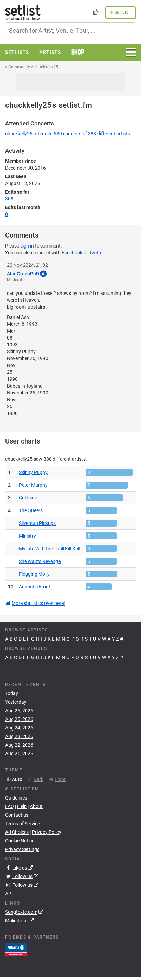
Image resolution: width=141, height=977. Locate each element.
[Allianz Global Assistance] (16, 949)
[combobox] (70, 30)
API (9, 893)
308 (9, 199)
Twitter (96, 252)
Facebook (72, 252)
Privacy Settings (22, 849)
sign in (27, 246)
